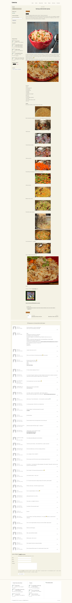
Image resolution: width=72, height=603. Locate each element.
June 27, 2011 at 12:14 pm (20, 471)
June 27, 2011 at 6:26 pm (19, 393)
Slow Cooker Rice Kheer (35, 590)
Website (13, 561)
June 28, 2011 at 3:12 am (19, 370)
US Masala (28, 410)
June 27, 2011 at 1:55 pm (19, 444)
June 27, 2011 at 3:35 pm (19, 421)
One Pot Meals (34, 288)
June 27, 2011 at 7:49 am (19, 507)
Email (13, 559)
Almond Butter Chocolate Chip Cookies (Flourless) (19, 45)
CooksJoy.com (20, 600)
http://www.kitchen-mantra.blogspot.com (49, 394)
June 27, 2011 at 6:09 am (19, 517)
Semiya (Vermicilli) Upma (43, 9)
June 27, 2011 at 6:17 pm (19, 399)
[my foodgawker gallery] (49, 582)
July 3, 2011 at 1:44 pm (19, 334)
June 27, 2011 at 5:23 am (19, 533)
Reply (57, 329)
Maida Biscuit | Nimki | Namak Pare (53, 316)
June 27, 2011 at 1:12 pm (19, 454)
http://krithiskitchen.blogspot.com (31, 431)
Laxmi (20, 554)
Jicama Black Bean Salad (19, 53)
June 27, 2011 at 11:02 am (20, 486)
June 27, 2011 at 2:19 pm (19, 431)
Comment (13, 563)
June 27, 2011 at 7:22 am (19, 512)
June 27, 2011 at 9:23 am (19, 491)
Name (13, 557)
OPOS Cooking (18, 49)
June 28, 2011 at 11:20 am (20, 361)
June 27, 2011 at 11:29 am (20, 481)
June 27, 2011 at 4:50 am (19, 549)
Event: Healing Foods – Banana (31, 433)
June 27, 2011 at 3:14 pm (19, 426)
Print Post (27, 11)
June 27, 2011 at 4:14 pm (19, 416)
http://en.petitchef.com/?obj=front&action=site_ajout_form (49, 341)
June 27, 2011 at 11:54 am (20, 476)
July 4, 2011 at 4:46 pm (19, 328)
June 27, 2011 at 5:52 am (19, 523)
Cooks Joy (14, 2)
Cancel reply (23, 554)
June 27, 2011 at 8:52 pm (19, 383)
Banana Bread (17, 585)
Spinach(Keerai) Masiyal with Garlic (37, 316)
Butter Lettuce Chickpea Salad (20, 57)
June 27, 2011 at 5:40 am (19, 528)
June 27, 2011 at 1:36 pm (19, 449)
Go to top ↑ (59, 600)
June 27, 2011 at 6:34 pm (19, 387)
